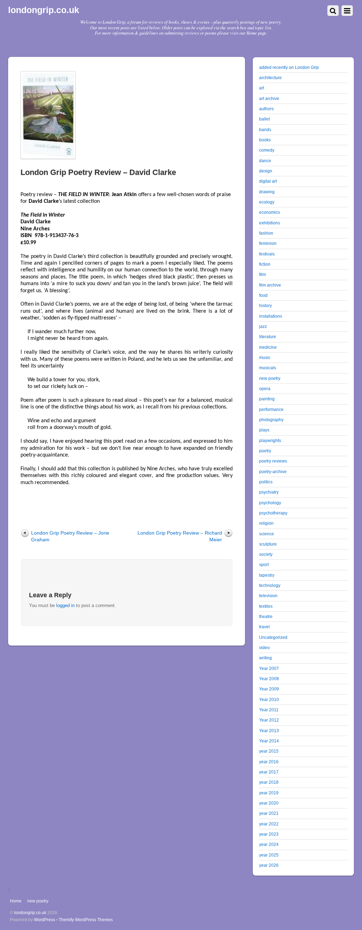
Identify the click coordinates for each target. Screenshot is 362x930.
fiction (264, 264)
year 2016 (269, 761)
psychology (270, 502)
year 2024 (269, 844)
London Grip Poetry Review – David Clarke (98, 172)
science (266, 533)
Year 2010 (269, 699)
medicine (268, 347)
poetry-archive (273, 471)
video (264, 647)
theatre (266, 616)
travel (264, 626)
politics (266, 481)
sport (264, 564)
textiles (266, 606)
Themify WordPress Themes (86, 919)
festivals (267, 254)
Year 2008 (269, 678)
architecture (270, 77)
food (263, 295)
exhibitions (269, 222)
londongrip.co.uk (30, 912)
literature (267, 336)
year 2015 (269, 751)
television (268, 595)
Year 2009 (269, 689)
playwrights (270, 440)
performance (271, 409)
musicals (267, 367)
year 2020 (269, 803)
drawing (267, 191)
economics (269, 212)
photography (271, 419)
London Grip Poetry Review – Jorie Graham (70, 536)
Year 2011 (269, 709)
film (262, 274)
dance (265, 160)
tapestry (266, 575)
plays (264, 430)
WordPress (44, 919)
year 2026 (269, 865)
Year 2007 (269, 668)
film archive (270, 285)
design (265, 171)
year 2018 (269, 782)
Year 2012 (269, 720)
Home (16, 901)
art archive (269, 98)
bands (265, 129)
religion (266, 523)
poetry (265, 450)
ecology (266, 202)
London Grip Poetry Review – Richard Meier (180, 536)
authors (266, 108)
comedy (266, 150)
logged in (65, 605)
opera (264, 388)
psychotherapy (273, 513)
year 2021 (269, 813)
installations (270, 316)
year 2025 (269, 855)
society (266, 554)
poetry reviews (273, 461)
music (264, 357)
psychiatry (269, 492)
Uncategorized (273, 637)
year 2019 (269, 792)
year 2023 (269, 834)
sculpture (268, 544)
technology (269, 585)
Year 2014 (269, 740)
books (265, 139)
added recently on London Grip (289, 67)
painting (267, 398)
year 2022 (269, 824)
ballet (264, 119)
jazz (263, 326)
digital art (268, 181)
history (265, 305)
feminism (267, 243)
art (261, 88)
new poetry (269, 378)
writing (265, 657)
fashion (266, 233)
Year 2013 (269, 730)
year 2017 (269, 772)
